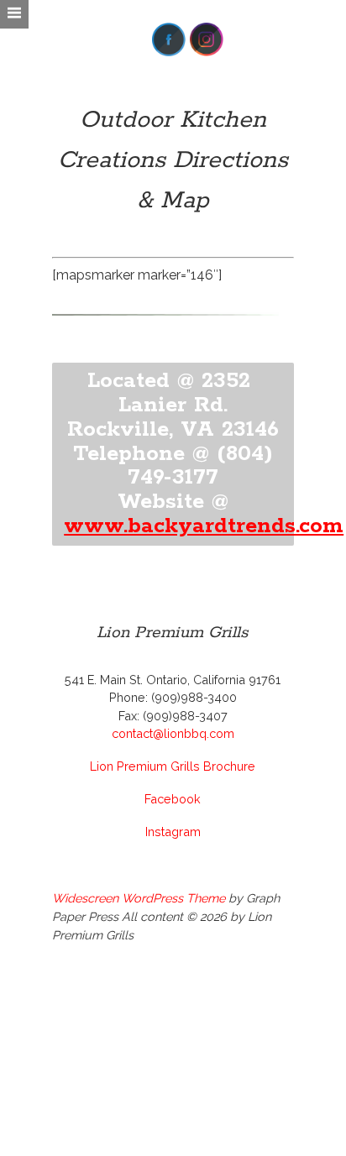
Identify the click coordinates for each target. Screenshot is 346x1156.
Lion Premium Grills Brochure (172, 766)
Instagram (173, 831)
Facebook (172, 799)
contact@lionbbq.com (173, 733)
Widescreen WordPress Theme (138, 898)
